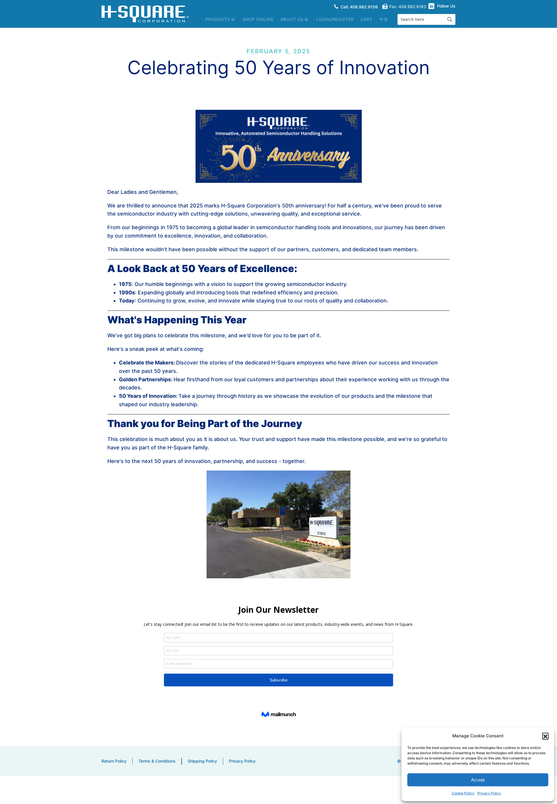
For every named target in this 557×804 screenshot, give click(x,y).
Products (217, 19)
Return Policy (114, 761)
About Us (292, 19)
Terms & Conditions (157, 761)
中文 (383, 19)
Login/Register (335, 19)
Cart (366, 19)
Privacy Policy (489, 793)
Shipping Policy (202, 761)
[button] (545, 736)
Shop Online (258, 19)
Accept (477, 779)
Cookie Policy (463, 793)
